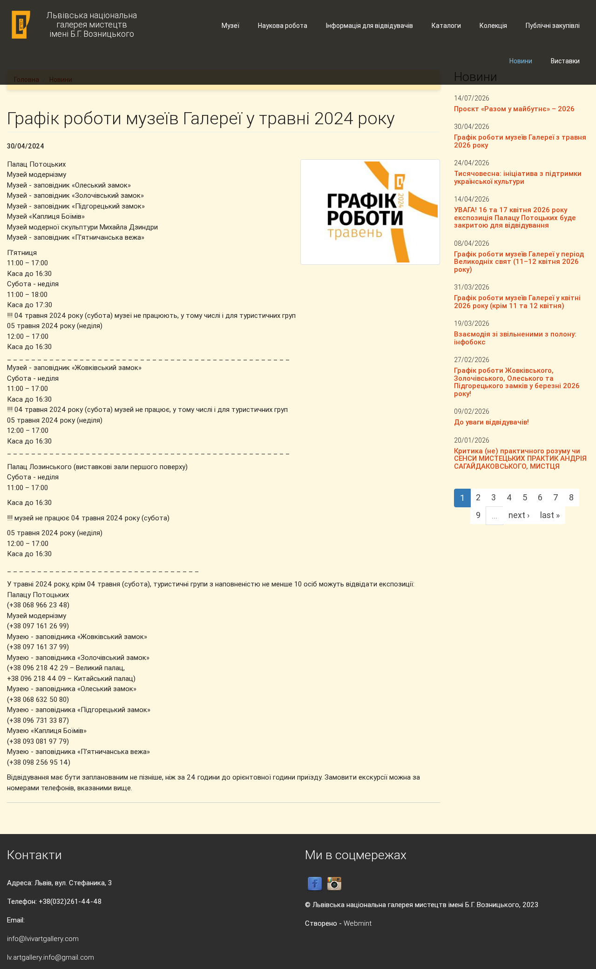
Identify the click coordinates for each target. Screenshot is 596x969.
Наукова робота (282, 25)
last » (550, 515)
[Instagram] (334, 883)
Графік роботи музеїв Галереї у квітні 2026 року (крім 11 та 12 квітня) (517, 301)
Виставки (565, 61)
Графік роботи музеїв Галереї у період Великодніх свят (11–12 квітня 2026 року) (519, 261)
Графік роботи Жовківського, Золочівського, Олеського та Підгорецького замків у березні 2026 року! (517, 382)
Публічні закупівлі (553, 25)
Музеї (230, 25)
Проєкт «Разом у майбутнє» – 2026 (514, 108)
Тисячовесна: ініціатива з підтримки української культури (518, 177)
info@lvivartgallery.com (43, 938)
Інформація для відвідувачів (369, 25)
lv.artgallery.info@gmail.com (50, 957)
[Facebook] (314, 883)
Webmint (358, 923)
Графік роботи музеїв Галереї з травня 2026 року (520, 141)
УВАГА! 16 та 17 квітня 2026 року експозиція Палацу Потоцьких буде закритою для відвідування (515, 217)
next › (518, 515)
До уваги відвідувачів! (491, 421)
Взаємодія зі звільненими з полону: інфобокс (515, 338)
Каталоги (446, 25)
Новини (520, 61)
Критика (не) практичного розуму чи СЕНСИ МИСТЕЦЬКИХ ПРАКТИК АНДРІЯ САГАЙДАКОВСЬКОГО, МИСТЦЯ (520, 458)
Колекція (493, 25)
